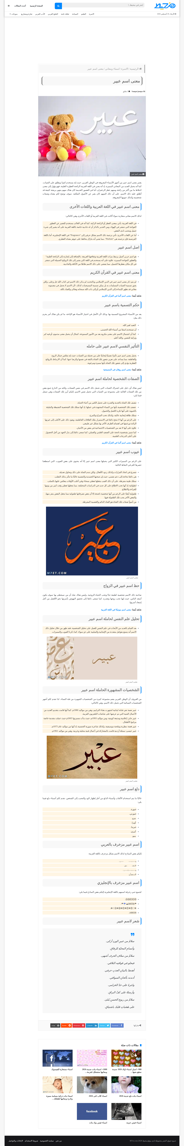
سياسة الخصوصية (47, 1141)
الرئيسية (134, 68)
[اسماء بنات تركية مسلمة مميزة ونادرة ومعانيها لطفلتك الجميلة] (58, 1084)
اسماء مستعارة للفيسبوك (62, 1069)
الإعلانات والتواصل (16, 1141)
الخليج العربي (53, 14)
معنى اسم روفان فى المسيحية (117, 369)
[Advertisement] (92, 39)
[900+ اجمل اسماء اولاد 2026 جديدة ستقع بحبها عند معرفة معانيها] (126, 1058)
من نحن (59, 1141)
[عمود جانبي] (8, 6)
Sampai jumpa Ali (138, 91)
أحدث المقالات (20, 6)
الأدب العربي (40, 14)
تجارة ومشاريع (26, 14)
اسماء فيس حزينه (133, 1123)
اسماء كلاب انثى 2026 (98, 1096)
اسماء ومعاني (112, 68)
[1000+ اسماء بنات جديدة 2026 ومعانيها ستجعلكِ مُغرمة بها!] (92, 1058)
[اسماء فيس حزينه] (126, 1111)
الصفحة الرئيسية (36, 6)
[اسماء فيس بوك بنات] (92, 1111)
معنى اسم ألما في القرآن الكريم (116, 296)
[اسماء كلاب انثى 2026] (92, 1084)
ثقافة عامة (65, 14)
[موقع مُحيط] (164, 6)
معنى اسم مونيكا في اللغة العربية (116, 610)
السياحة (75, 14)
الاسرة (91, 14)
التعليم (83, 14)
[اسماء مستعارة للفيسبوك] (58, 1058)
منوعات (15, 14)
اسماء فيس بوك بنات (98, 1123)
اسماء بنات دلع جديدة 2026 (130, 1096)
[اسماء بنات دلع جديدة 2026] (126, 1084)
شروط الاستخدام (31, 1141)
